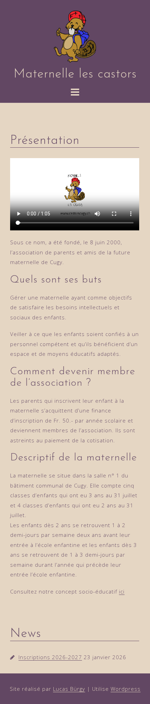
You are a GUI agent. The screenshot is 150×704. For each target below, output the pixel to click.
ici (122, 591)
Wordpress (126, 688)
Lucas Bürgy (69, 688)
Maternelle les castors (75, 74)
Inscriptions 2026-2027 (50, 657)
